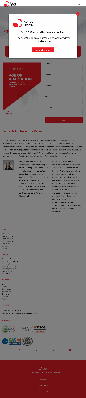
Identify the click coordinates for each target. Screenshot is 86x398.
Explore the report (43, 50)
